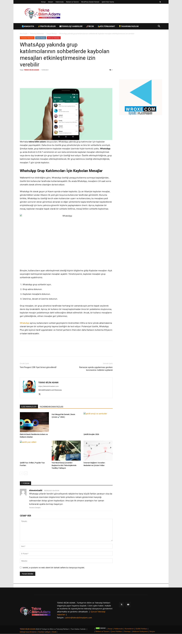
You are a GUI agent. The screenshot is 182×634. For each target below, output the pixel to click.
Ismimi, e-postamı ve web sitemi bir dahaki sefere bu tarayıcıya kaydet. (54, 567)
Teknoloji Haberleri (37, 33)
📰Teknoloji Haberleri (70, 26)
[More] (63, 80)
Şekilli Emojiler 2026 (91, 434)
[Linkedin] (51, 80)
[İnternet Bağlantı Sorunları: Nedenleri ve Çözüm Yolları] (98, 451)
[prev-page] (21, 473)
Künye (43, 2)
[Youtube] (128, 604)
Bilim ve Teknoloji (53, 38)
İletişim (50, 2)
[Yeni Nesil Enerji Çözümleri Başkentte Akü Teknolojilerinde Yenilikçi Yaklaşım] (66, 451)
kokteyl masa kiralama (28, 632)
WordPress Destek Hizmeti (90, 2)
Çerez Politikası (116, 631)
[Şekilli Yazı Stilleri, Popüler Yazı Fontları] (34, 451)
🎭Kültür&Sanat (106, 26)
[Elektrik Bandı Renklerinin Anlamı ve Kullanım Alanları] (34, 422)
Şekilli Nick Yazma (108, 2)
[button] (159, 26)
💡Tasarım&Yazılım (129, 26)
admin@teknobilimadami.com (78, 617)
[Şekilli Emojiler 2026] (98, 422)
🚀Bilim (90, 26)
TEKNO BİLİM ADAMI (31, 70)
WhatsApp (24, 323)
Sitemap (127, 631)
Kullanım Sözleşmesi (140, 631)
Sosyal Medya (51, 33)
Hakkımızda (60, 2)
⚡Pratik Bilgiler (47, 26)
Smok (54, 632)
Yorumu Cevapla (34, 507)
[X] (160, 2)
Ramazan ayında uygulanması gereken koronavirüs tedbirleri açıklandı (96, 368)
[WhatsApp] (57, 80)
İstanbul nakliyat (44, 632)
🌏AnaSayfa (28, 26)
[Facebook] (39, 80)
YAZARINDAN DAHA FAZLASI (51, 407)
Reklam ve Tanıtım (72, 2)
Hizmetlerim (129, 628)
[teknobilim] (35, 611)
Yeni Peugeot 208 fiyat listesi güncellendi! (38, 367)
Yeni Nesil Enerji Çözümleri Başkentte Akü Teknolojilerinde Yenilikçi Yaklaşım (64, 465)
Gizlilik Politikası (141, 628)
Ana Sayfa (23, 33)
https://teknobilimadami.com (48, 386)
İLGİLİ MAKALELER (28, 407)
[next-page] (25, 473)
